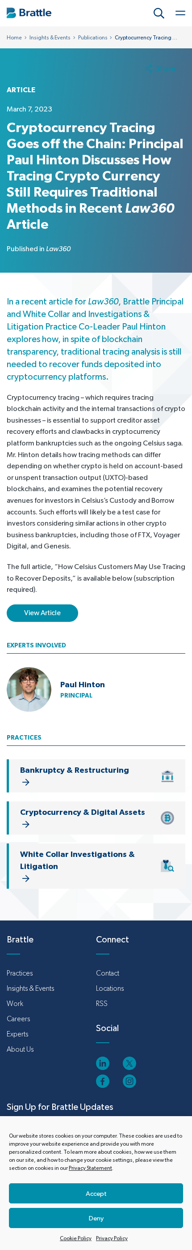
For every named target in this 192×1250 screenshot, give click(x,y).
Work (15, 1003)
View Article (42, 612)
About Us (20, 1049)
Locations (110, 988)
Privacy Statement (90, 1168)
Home (14, 37)
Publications (93, 37)
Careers (18, 1019)
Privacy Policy (112, 1238)
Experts (17, 1034)
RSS (102, 1003)
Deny (96, 1218)
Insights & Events (50, 37)
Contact (107, 973)
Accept (96, 1193)
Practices (20, 973)
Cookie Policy (76, 1238)
